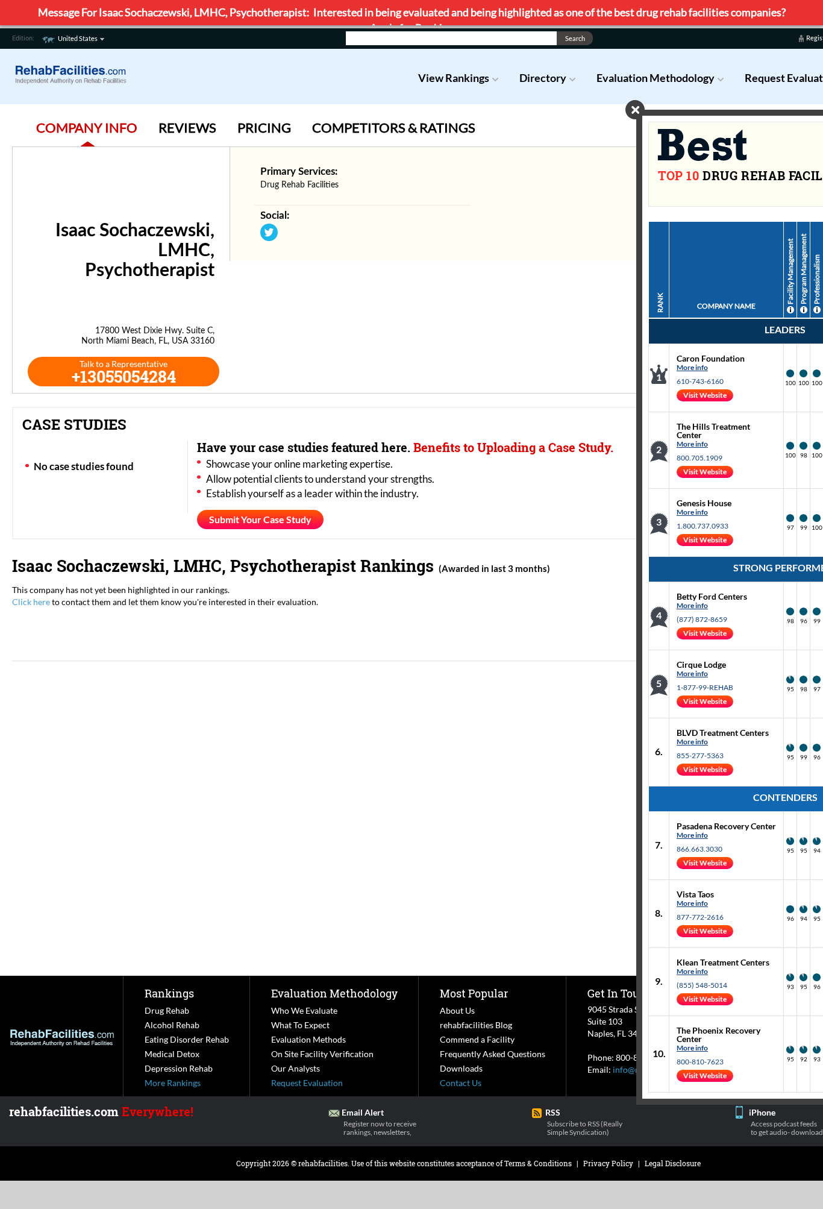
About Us (457, 1010)
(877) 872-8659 (702, 619)
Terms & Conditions (538, 1163)
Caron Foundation (711, 358)
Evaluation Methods (308, 1039)
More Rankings (173, 1083)
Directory (542, 77)
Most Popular (474, 993)
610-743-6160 (700, 381)
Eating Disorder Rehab (187, 1039)
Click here (31, 602)
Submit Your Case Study (260, 519)
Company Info (86, 127)
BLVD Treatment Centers (723, 732)
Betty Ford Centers (712, 596)
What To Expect (300, 1025)
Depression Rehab (179, 1068)
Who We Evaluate (304, 1010)
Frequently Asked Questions (492, 1054)
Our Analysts (295, 1068)
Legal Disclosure (673, 1163)
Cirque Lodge (701, 664)
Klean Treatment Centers (723, 962)
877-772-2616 (700, 917)
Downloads (461, 1068)
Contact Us (460, 1083)
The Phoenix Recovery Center (718, 1034)
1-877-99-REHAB (705, 687)
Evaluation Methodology (655, 77)
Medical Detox (172, 1054)
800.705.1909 (699, 457)
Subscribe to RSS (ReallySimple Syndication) (584, 1128)
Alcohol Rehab (172, 1025)
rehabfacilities (323, 1163)
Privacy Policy (608, 1163)
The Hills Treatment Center (713, 430)
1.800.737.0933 (702, 525)
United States (78, 38)
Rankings (169, 993)
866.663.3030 (699, 848)
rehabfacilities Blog (476, 1025)
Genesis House (704, 503)
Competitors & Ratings (393, 127)
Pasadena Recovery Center (726, 826)
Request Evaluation (307, 1083)
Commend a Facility (477, 1039)
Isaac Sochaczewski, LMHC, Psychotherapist (184, 565)
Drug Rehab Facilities (299, 185)
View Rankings (453, 77)
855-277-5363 (700, 755)
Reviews (187, 127)
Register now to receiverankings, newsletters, (379, 1128)
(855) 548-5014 (702, 985)
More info (692, 367)
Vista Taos (695, 894)
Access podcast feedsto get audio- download (787, 1128)
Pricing (264, 127)
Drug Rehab (167, 1010)
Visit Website (705, 395)
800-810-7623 (700, 1061)
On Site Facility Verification (322, 1054)
